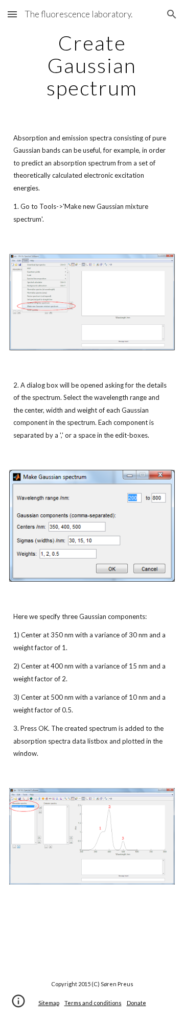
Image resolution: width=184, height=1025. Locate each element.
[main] (92, 65)
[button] (12, 14)
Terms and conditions (93, 1002)
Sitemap (48, 1002)
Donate (136, 1002)
